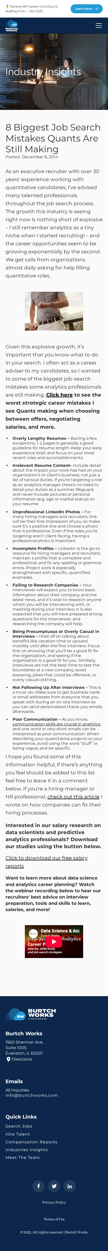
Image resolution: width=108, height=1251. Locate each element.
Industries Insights (27, 1149)
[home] (12, 25)
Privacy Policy (54, 1202)
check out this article (73, 797)
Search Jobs (19, 1126)
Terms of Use (54, 1219)
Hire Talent (18, 1134)
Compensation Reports (32, 1142)
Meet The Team (23, 1157)
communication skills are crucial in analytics (56, 724)
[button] (98, 26)
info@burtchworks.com (32, 1095)
